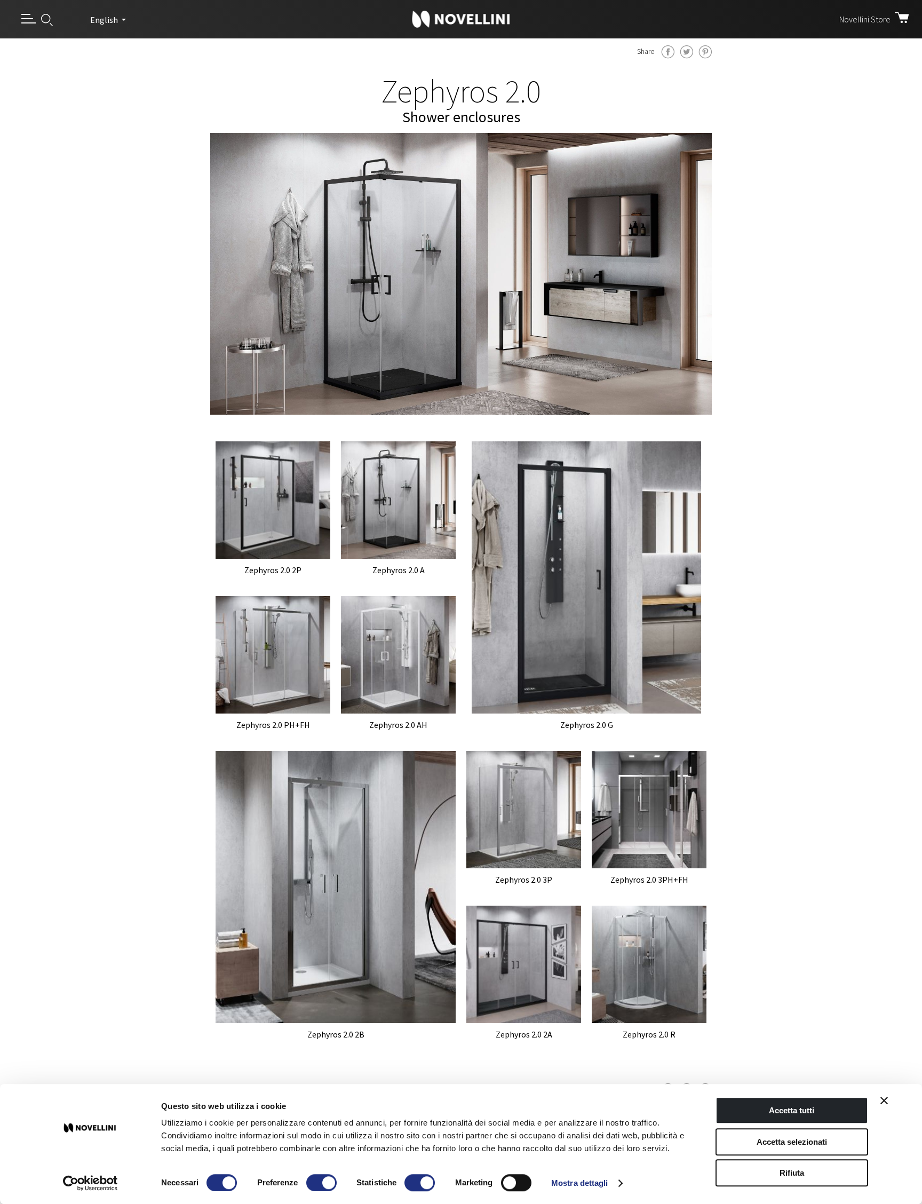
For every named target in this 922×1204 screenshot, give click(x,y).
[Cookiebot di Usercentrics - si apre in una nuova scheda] (90, 1183)
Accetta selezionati (792, 1141)
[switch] (321, 1182)
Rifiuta (792, 1172)
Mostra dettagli (579, 1182)
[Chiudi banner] (884, 1100)
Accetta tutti (791, 1110)
